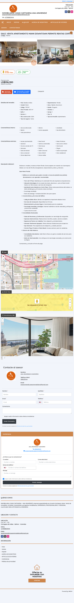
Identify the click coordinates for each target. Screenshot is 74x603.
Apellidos (41, 391)
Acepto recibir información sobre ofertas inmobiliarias (19, 416)
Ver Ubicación (32, 305)
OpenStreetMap (69, 288)
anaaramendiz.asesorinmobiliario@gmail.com (16, 15)
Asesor (4, 28)
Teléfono (41, 398)
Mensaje (5, 470)
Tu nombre (6, 459)
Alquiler (25, 22)
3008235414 (24, 379)
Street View (9, 72)
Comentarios (6, 406)
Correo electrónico (43, 459)
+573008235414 (9, 17)
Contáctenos (15, 28)
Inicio (9, 22)
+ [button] (3, 256)
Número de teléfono (8, 465)
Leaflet (59, 288)
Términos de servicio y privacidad (24, 426)
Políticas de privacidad (8, 561)
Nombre (5, 391)
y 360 (25, 72)
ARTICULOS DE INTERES (59, 22)
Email (4, 398)
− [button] (3, 259)
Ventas (16, 22)
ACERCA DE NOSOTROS (40, 22)
